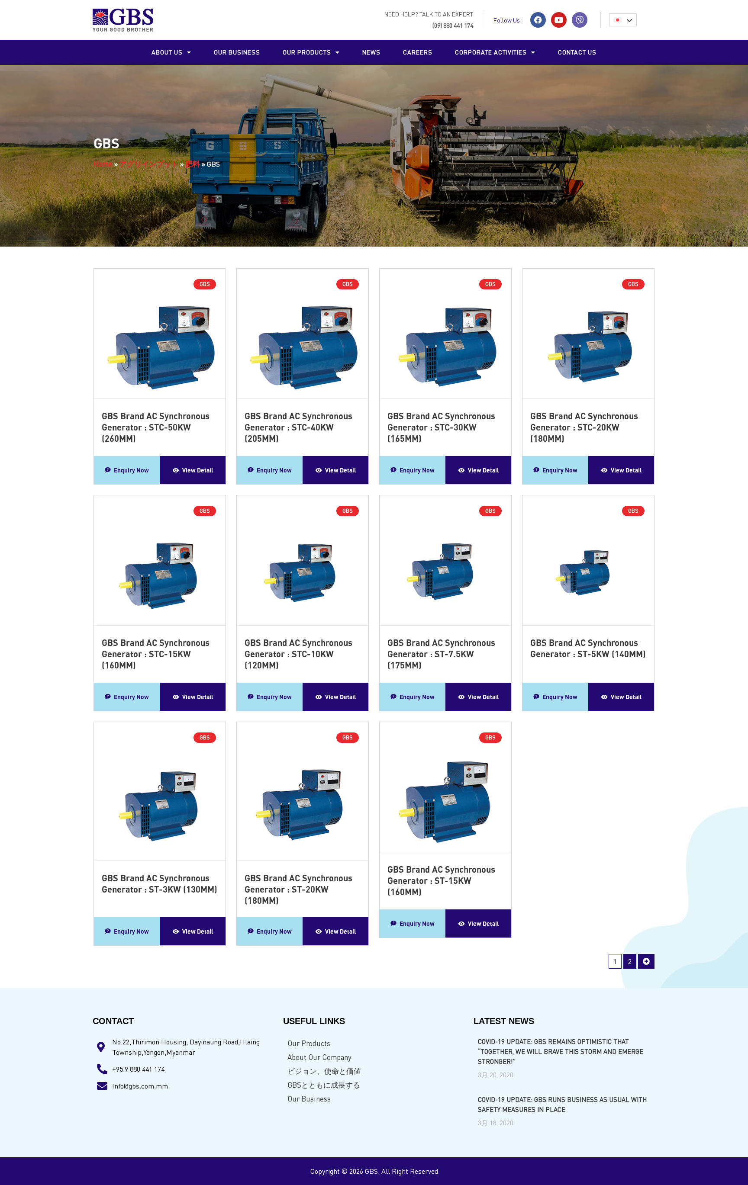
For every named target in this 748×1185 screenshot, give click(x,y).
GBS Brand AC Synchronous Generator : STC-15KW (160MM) (156, 654)
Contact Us (577, 52)
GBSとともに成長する (323, 1084)
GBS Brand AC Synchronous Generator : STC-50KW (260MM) (156, 427)
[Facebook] (538, 20)
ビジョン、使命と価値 (324, 1071)
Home (103, 163)
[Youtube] (559, 20)
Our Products (308, 1043)
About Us (167, 52)
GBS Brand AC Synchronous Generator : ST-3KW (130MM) (159, 883)
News (371, 52)
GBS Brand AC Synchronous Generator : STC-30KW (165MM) (441, 427)
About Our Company (319, 1057)
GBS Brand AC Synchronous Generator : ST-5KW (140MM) (588, 648)
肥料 (192, 163)
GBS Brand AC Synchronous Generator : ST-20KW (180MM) (298, 889)
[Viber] (579, 20)
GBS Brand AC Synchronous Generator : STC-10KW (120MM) (298, 654)
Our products (307, 52)
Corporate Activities (491, 52)
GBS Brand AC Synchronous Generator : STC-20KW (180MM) (584, 427)
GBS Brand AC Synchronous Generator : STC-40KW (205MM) (298, 427)
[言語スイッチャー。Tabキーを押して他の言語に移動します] (623, 19)
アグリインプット (148, 163)
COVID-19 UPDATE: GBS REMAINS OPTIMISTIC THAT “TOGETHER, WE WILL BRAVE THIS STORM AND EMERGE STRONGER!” (560, 1051)
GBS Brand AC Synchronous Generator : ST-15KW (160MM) (441, 880)
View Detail (197, 470)
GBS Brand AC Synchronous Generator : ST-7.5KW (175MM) (441, 654)
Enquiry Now (131, 470)
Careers (417, 52)
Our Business (237, 52)
